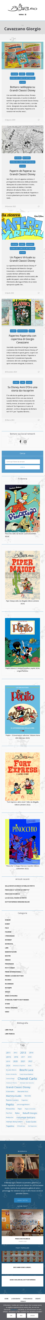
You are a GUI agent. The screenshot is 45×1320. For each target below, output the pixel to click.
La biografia (15, 1299)
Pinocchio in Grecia (12, 894)
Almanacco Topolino (19, 1065)
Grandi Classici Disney (18, 1087)
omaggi (8, 960)
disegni (14, 74)
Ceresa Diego (10, 1078)
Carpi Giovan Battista (26, 1074)
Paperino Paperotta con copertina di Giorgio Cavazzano (22, 339)
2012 (15, 1053)
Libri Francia (10, 1034)
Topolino (10, 1126)
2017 (23, 1057)
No (21, 1315)
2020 (15, 1061)
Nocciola (27, 1096)
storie (22, 82)
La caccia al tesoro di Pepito (16, 898)
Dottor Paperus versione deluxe (17, 902)
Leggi (32, 1315)
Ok (11, 1315)
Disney (22, 74)
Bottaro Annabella (11, 1074)
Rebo (17, 1113)
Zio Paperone (32, 1126)
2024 (8, 1065)
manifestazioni (11, 952)
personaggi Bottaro (23, 1104)
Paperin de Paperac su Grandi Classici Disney (22, 172)
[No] (42, 1311)
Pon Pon (9, 1113)
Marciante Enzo (23, 1091)
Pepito (10, 1104)
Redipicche (9, 1117)
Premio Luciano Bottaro (14, 976)
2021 (23, 1061)
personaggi (22, 331)
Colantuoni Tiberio (11, 1083)
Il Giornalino (10, 1091)
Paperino (25, 1100)
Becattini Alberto (11, 1070)
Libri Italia (9, 1030)
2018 (29, 1057)
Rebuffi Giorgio (30, 1113)
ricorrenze (9, 984)
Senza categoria (11, 996)
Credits (38, 1299)
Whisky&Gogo (21, 1126)
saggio (7, 992)
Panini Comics (12, 1100)
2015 (8, 1057)
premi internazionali (13, 972)
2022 (30, 1061)
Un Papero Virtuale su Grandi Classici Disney (22, 259)
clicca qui (14, 1309)
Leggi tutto (22, 1200)
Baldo (29, 1065)
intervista (9, 944)
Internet (8, 940)
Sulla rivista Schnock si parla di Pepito (20, 886)
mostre (8, 956)
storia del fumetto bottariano (22, 78)
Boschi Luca (26, 1070)
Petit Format (10, 968)
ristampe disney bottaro (14, 1122)
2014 (31, 1052)
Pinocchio (10, 1108)
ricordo (8, 980)
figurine (8, 932)
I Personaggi (10, 936)
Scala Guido (31, 1121)
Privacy (23, 1301)
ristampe (30, 74)
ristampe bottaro (25, 1117)
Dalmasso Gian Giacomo (27, 1083)
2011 (8, 1052)
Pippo (20, 1109)
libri (22, 382)
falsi (7, 928)
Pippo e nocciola (30, 1109)
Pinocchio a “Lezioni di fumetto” (17, 890)
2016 (16, 1057)
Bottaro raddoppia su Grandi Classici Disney (22, 88)
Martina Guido (13, 1095)
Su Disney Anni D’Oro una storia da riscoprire (22, 388)
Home (6, 1299)
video (7, 1012)
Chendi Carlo (27, 1078)
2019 (8, 1061)
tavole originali (11, 1008)
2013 (23, 1052)
